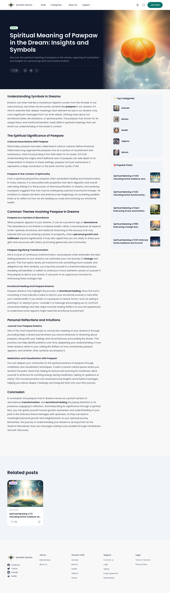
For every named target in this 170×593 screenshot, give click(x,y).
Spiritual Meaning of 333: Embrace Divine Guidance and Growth (130, 241)
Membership (44, 560)
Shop (43, 5)
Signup (106, 569)
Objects (13, 483)
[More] (31, 70)
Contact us (108, 560)
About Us (73, 5)
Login (106, 564)
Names (74, 564)
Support (86, 5)
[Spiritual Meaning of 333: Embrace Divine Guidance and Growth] (155, 241)
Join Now (155, 4)
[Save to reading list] (25, 70)
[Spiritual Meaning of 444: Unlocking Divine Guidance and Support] (155, 177)
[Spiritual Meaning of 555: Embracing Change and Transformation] (155, 225)
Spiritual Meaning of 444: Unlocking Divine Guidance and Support (129, 177)
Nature (14, 28)
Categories (56, 5)
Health (74, 569)
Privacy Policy (141, 564)
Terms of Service (143, 560)
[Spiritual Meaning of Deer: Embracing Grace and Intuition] (155, 209)
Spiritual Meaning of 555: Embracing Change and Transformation (126, 225)
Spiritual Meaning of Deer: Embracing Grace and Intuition (128, 209)
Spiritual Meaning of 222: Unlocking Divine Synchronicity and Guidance (129, 193)
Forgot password (111, 573)
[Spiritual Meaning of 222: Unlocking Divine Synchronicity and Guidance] (155, 193)
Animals (74, 560)
